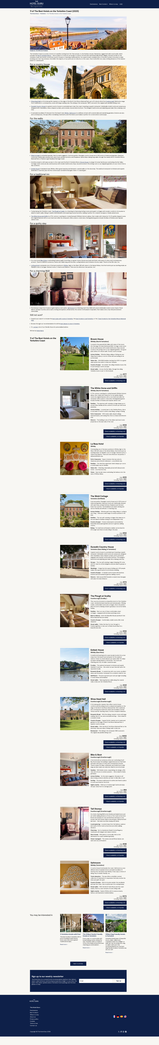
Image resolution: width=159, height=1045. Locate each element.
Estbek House (35, 169)
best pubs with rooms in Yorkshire (62, 319)
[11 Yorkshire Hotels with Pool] (70, 923)
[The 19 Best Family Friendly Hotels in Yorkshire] (93, 923)
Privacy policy (34, 1019)
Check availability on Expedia (115, 436)
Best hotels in (103, 4)
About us (33, 1017)
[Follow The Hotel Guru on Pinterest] (126, 1032)
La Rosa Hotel (35, 265)
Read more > (64, 944)
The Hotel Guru (35, 1007)
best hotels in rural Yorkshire (84, 319)
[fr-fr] (114, 1016)
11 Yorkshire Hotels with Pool (70, 934)
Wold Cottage (35, 155)
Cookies (32, 1021)
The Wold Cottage (99, 496)
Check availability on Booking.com (115, 381)
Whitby (67, 113)
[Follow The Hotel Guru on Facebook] (121, 1032)
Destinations (94, 4)
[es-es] (121, 1016)
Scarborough (110, 101)
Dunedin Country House (38, 106)
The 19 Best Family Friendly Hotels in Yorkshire (92, 935)
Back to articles (78, 964)
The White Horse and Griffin (39, 216)
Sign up (118, 981)
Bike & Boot (43, 260)
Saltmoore (72, 113)
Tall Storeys (70, 308)
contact (35, 327)
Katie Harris (40, 331)
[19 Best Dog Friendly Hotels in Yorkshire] (116, 923)
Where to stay (113, 4)
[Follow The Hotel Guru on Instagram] (123, 1032)
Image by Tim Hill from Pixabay (39, 50)
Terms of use (34, 1023)
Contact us (33, 1025)
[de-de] (118, 1016)
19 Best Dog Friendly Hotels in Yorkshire (115, 935)
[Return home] (36, 4)
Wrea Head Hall (35, 101)
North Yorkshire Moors (44, 55)
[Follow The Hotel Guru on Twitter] (119, 1032)
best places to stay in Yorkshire (70, 324)
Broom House (84, 162)
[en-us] (125, 1016)
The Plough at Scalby (58, 211)
